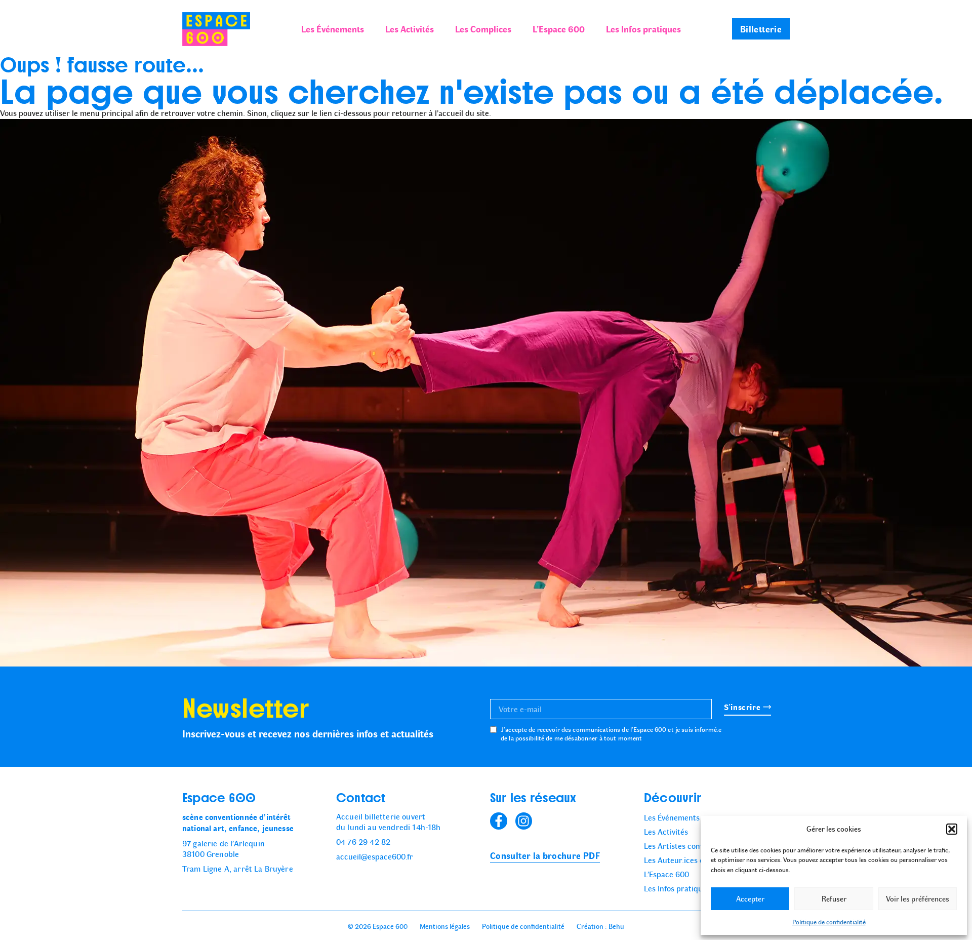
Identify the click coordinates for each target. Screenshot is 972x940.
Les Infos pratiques (643, 29)
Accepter (750, 899)
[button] (952, 829)
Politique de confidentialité (829, 922)
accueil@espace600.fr (374, 856)
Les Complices (483, 29)
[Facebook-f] (498, 821)
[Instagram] (524, 821)
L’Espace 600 (559, 29)
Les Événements (332, 29)
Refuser (834, 899)
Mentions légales (445, 926)
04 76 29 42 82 (363, 842)
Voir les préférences (917, 899)
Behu (616, 926)
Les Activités (409, 29)
